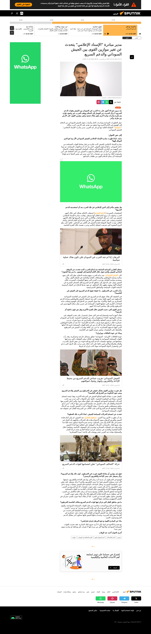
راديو (88, 592)
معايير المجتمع (93, 610)
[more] (63, 264)
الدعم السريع (100, 213)
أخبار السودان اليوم (99, 537)
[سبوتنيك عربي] (131, 16)
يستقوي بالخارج (91, 418)
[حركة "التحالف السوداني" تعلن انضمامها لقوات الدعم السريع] (91, 448)
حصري (119, 537)
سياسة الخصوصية (105, 610)
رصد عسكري (81, 592)
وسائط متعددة (67, 592)
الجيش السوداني (111, 275)
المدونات (59, 592)
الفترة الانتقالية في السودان (85, 537)
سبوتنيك (118, 127)
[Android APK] (16, 618)
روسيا (103, 592)
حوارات (74, 537)
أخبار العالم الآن (111, 537)
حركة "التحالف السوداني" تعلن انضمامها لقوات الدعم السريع (91, 464)
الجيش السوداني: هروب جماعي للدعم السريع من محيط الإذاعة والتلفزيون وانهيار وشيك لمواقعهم (93, 379)
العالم (108, 592)
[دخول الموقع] (17, 13)
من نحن (138, 610)
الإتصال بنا (116, 610)
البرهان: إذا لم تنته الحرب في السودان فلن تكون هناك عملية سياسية (91, 258)
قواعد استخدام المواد (127, 610)
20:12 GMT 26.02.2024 (114, 59)
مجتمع (74, 592)
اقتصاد (98, 592)
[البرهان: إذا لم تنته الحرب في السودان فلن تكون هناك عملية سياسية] (91, 241)
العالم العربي (115, 592)
